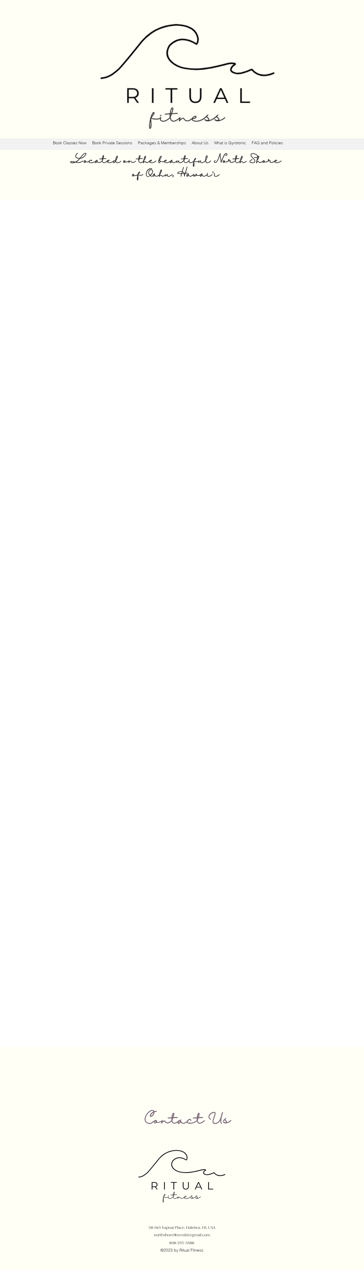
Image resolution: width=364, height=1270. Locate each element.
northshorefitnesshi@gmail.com (182, 1234)
